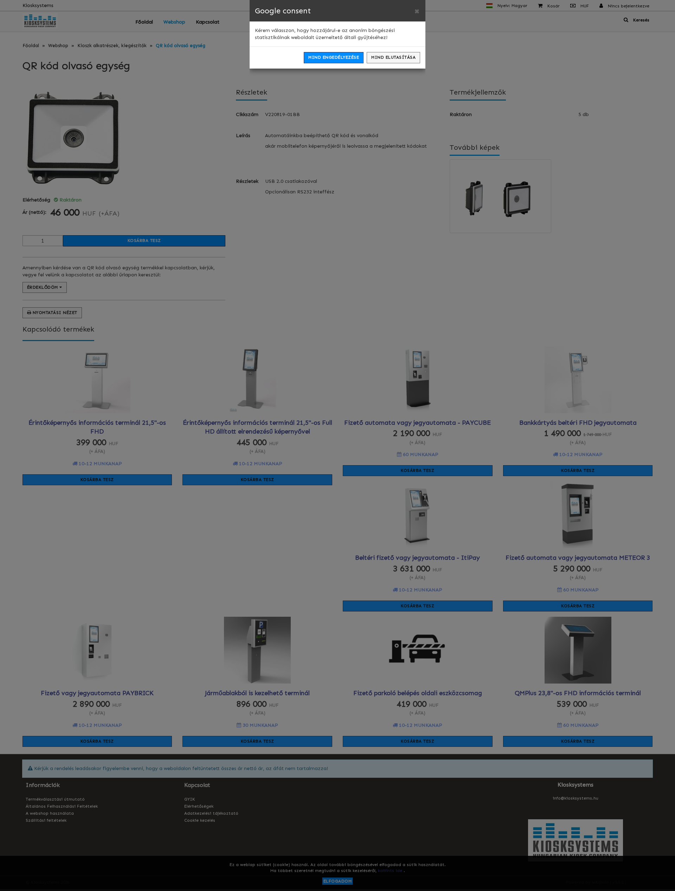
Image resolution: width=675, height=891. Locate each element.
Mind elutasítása (393, 57)
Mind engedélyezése (333, 57)
